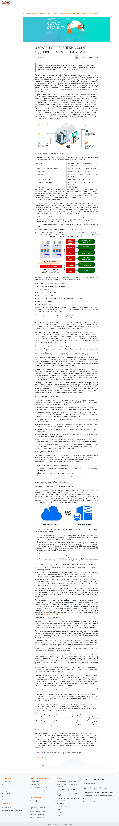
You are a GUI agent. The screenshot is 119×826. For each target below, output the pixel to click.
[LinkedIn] (43, 765)
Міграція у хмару (41, 758)
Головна (26, 13)
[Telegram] (106, 788)
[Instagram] (100, 788)
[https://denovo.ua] (6, 3)
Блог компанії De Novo (41, 13)
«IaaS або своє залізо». (52, 614)
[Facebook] (37, 765)
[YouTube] (85, 788)
